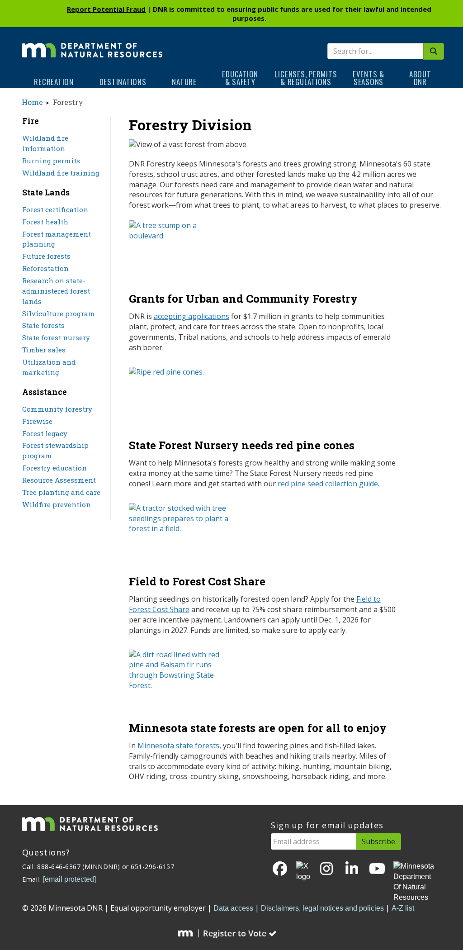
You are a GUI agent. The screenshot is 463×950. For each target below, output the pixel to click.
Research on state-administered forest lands (56, 291)
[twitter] (303, 871)
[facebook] (280, 869)
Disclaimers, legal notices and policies (322, 908)
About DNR (420, 77)
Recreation (54, 81)
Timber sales (44, 349)
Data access (233, 908)
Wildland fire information (45, 143)
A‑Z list (403, 908)
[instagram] (326, 869)
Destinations (122, 81)
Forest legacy (44, 433)
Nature (184, 81)
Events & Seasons (368, 77)
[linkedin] (352, 869)
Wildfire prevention (56, 504)
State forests (43, 325)
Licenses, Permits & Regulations (306, 77)
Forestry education (54, 467)
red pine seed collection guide (328, 484)
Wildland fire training (60, 172)
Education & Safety (240, 77)
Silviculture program (58, 313)
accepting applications (191, 316)
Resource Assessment (59, 479)
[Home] (92, 44)
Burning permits (51, 160)
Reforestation (45, 268)
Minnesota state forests (178, 745)
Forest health (45, 221)
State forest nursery (56, 337)
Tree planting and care (61, 492)
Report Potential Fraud (106, 9)
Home (32, 102)
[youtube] (377, 869)
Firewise (37, 421)
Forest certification (55, 209)
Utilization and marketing (49, 367)
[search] (433, 51)
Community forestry (57, 408)
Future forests (46, 256)
